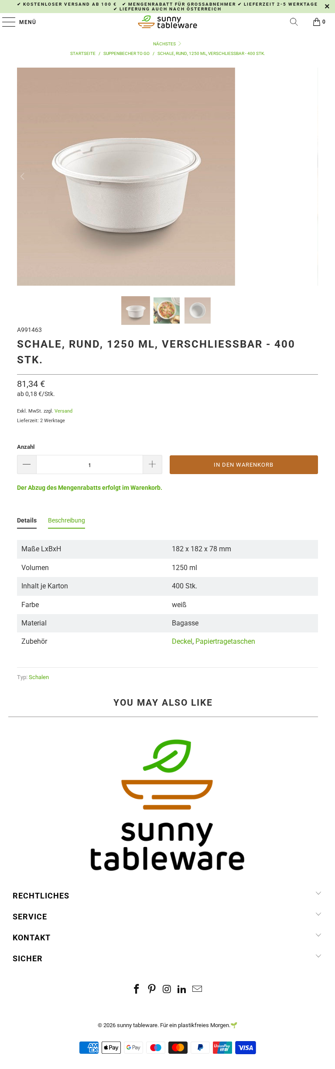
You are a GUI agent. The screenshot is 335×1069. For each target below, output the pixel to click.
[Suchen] (294, 22)
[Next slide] (312, 177)
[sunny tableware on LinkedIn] (182, 990)
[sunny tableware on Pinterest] (151, 990)
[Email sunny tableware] (197, 990)
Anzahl (25, 447)
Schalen (39, 677)
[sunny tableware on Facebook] (137, 990)
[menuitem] (135, 310)
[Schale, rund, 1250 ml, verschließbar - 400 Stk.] (126, 280)
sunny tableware (137, 1025)
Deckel (182, 641)
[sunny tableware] (167, 22)
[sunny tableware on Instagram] (167, 990)
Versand (63, 411)
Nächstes (165, 43)
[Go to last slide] (23, 177)
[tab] (27, 522)
